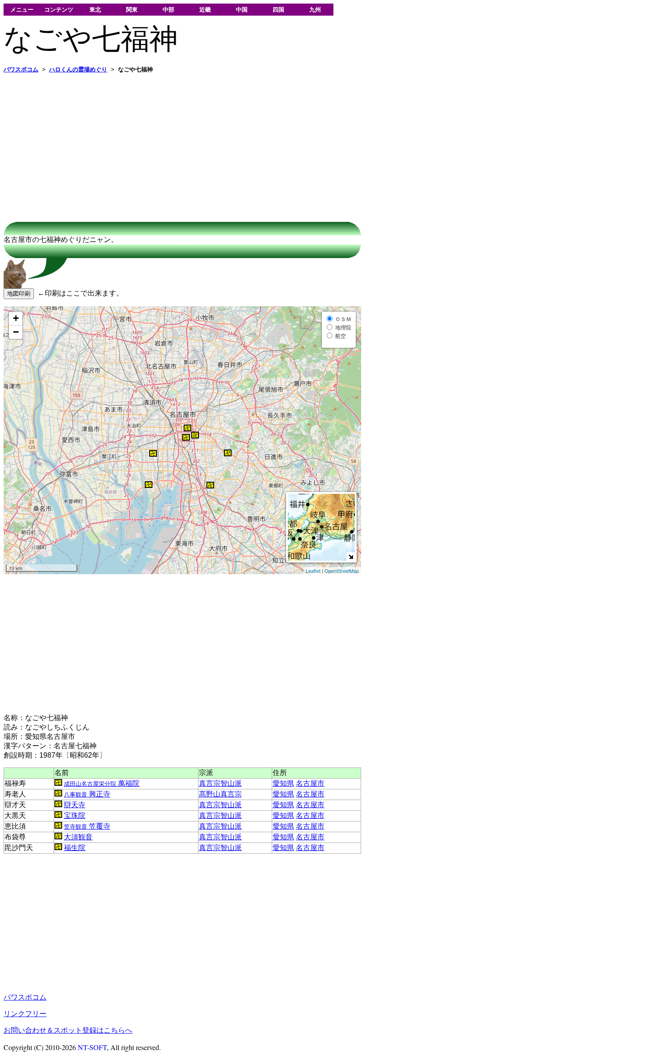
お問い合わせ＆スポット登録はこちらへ (68, 1030)
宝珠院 (74, 815)
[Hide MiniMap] (350, 556)
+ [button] (16, 318)
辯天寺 (74, 805)
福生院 (74, 847)
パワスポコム (25, 997)
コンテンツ (58, 9)
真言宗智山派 (220, 783)
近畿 (205, 9)
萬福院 (101, 783)
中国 (242, 9)
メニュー (22, 9)
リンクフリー (25, 1013)
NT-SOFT (92, 1047)
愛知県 (283, 783)
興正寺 (87, 794)
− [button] (16, 332)
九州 (315, 9)
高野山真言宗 (220, 794)
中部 (168, 9)
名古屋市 (310, 783)
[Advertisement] (272, 143)
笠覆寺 (87, 826)
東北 (95, 9)
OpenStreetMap (341, 570)
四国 (278, 9)
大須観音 (78, 837)
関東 (132, 9)
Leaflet (313, 570)
